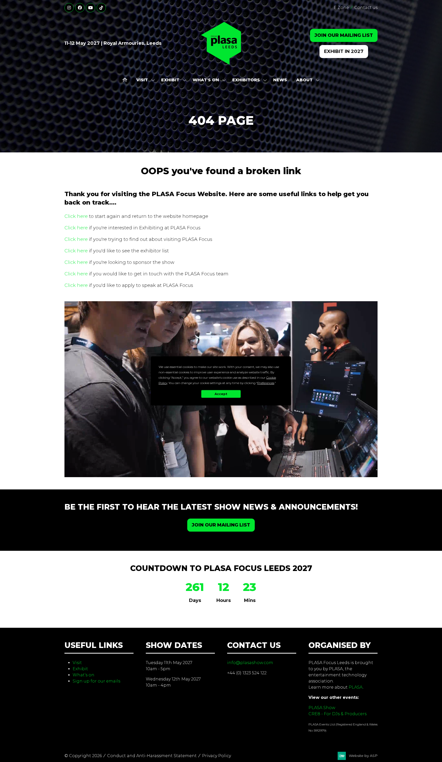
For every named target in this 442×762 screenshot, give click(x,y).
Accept (221, 394)
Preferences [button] (265, 383)
